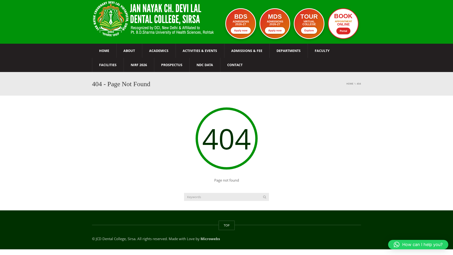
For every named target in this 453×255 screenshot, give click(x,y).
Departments (289, 50)
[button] (418, 244)
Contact (235, 65)
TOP (227, 225)
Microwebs (210, 238)
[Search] (264, 197)
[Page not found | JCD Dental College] (154, 18)
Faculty (322, 50)
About (129, 50)
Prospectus (171, 65)
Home (104, 50)
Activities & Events (200, 50)
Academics (158, 50)
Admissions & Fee (246, 50)
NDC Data (205, 65)
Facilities (108, 65)
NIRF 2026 (139, 65)
